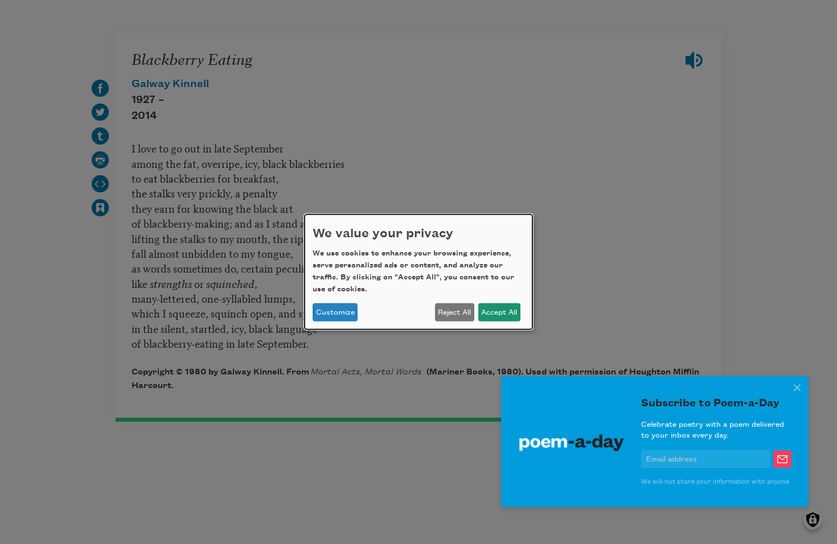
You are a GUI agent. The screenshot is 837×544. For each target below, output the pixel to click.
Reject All (454, 312)
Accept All (499, 312)
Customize (335, 312)
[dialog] (418, 272)
